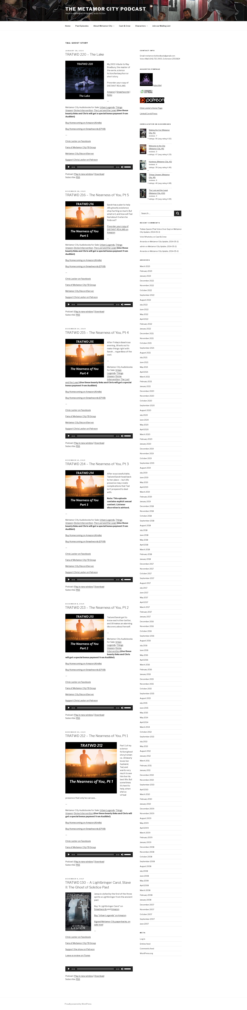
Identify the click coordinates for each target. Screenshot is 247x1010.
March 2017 (145, 607)
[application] (99, 167)
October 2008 (146, 857)
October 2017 (146, 573)
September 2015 (147, 693)
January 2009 (145, 842)
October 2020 (146, 401)
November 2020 (147, 396)
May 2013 (144, 746)
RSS (78, 177)
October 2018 (146, 516)
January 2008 (145, 900)
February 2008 (146, 895)
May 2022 (144, 314)
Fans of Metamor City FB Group (80, 147)
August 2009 (145, 818)
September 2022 (147, 295)
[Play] (68, 167)
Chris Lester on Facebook (78, 141)
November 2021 (147, 338)
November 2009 (147, 813)
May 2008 (144, 881)
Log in (142, 939)
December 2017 (147, 564)
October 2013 (146, 732)
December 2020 (147, 391)
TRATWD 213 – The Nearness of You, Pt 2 (97, 607)
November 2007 (147, 909)
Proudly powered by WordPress (78, 1004)
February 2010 (146, 799)
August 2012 (145, 751)
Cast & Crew (124, 26)
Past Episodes (82, 26)
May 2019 (144, 482)
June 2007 (144, 924)
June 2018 (144, 535)
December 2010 (147, 775)
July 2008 (144, 871)
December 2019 (147, 449)
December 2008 (147, 847)
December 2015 (147, 679)
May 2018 (144, 540)
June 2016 (144, 650)
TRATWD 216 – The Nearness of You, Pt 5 (97, 195)
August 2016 (145, 641)
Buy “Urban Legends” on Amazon (110, 915)
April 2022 (144, 319)
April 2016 (144, 660)
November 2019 (147, 453)
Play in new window (83, 174)
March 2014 (145, 727)
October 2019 (146, 458)
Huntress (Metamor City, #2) (160, 162)
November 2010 (147, 780)
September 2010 (147, 785)
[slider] (127, 166)
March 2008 (145, 890)
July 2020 (144, 415)
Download (99, 174)
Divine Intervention (83, 110)
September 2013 (147, 737)
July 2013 (143, 741)
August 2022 (145, 300)
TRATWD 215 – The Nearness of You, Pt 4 (97, 333)
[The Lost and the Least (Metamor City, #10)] (144, 194)
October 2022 (146, 290)
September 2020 (147, 405)
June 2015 (144, 708)
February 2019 (146, 497)
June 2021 (144, 362)
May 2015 (144, 713)
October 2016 (146, 631)
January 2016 (145, 674)
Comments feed (147, 948)
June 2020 (144, 420)
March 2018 (145, 549)
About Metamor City (102, 26)
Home (67, 26)
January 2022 (145, 329)
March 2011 (144, 761)
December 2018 (147, 506)
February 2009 (146, 837)
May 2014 (144, 717)
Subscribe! (157, 85)
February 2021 (146, 381)
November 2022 (147, 285)
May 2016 (144, 655)
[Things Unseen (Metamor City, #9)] (144, 178)
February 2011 (146, 765)
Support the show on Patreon (80, 949)
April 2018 (144, 545)
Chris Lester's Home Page (151, 108)
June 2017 (144, 593)
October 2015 (146, 689)
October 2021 (146, 343)
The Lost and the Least (105, 110)
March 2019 (145, 492)
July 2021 (143, 357)
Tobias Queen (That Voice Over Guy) (155, 229)
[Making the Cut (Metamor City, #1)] (144, 134)
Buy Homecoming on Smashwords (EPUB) (85, 129)
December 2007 (147, 905)
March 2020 (145, 434)
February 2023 (146, 271)
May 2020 (144, 425)
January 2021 (145, 386)
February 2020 (146, 439)
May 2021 (144, 367)
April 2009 (144, 828)
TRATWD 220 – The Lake (84, 54)
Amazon (111, 92)
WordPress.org (146, 953)
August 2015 (145, 698)
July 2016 (143, 645)
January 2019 (145, 501)
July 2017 (143, 588)
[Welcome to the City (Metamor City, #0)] (144, 149)
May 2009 (144, 823)
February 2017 (146, 612)
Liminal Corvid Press (148, 113)
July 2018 (143, 530)
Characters (140, 26)
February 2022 (146, 324)
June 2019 (144, 477)
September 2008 (147, 861)
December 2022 (147, 281)
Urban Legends (107, 107)
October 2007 (146, 914)
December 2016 (147, 621)
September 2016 (147, 636)
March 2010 (145, 794)
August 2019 (145, 468)
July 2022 (144, 305)
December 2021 (147, 333)
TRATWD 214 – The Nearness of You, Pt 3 (97, 464)
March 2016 (145, 665)
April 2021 (144, 372)
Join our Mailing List (161, 26)
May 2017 (144, 597)
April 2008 (144, 885)
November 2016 (147, 626)
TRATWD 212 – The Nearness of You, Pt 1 (96, 736)
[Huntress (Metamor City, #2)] (144, 165)
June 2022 (144, 309)
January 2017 (145, 617)
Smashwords (123, 92)
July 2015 (143, 703)
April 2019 (144, 487)
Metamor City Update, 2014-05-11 (164, 241)
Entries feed (145, 944)
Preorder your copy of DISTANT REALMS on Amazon (118, 229)
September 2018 (147, 521)
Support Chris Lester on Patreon (81, 160)
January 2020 (145, 444)
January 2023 (145, 276)
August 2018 (145, 525)
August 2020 (145, 410)
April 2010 (144, 789)
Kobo (109, 95)
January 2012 (145, 756)
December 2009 (147, 809)
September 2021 (147, 348)
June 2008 (144, 876)
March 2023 (145, 266)
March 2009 (145, 833)
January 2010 (145, 804)
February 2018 (146, 554)
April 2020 (144, 429)
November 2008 (147, 852)
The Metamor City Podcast (105, 9)
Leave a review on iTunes (77, 955)
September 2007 (147, 919)
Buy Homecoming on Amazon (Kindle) (83, 123)
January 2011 (145, 770)
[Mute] (122, 167)
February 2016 (146, 669)
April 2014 (144, 722)
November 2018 (147, 511)
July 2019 (143, 473)
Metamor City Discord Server (79, 153)
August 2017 (145, 583)
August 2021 (145, 353)
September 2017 (147, 578)
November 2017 (147, 569)
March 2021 (145, 377)
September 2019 (147, 463)
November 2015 (147, 684)
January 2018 (145, 559)
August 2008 (145, 866)
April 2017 (144, 602)
